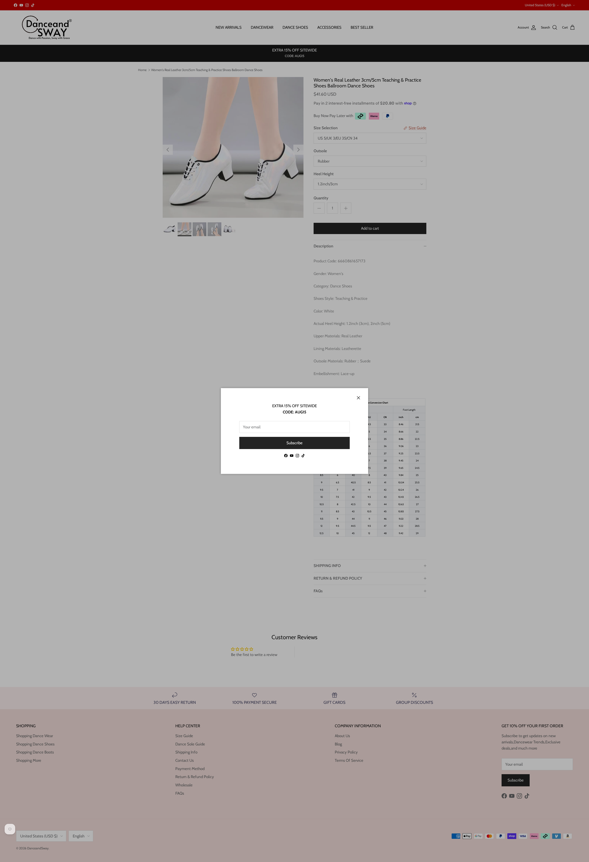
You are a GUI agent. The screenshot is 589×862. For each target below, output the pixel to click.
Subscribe (294, 443)
